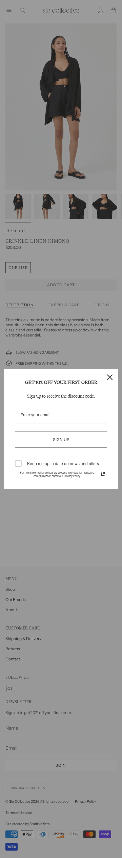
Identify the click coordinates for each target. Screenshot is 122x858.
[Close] (110, 377)
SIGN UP (61, 439)
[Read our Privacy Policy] (103, 474)
